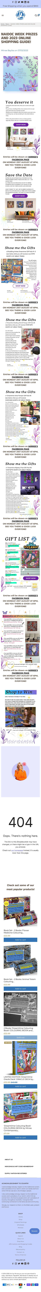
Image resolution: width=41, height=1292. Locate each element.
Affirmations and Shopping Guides (20, 1244)
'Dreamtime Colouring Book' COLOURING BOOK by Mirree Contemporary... (18, 1128)
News (7, 24)
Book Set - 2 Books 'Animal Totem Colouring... (20, 980)
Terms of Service (20, 1255)
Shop (20, 1219)
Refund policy (20, 1249)
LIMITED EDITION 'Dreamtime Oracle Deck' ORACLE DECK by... (19, 1078)
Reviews (20, 1227)
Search (20, 1236)
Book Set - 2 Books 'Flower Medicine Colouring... (16, 931)
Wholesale (20, 1225)
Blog (20, 1247)
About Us (20, 1238)
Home (2, 24)
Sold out (21, 1037)
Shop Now (20, 1241)
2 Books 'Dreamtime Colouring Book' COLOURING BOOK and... (19, 1029)
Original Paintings (20, 1222)
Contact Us (20, 1252)
